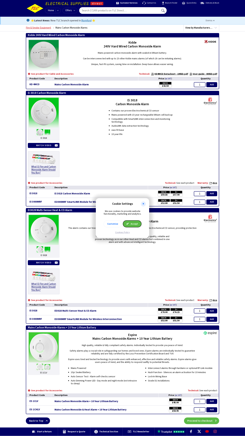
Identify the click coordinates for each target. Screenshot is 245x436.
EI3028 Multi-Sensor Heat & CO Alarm (75, 310)
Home (51, 10)
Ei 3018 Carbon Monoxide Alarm (72, 193)
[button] (143, 203)
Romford (86, 20)
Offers (68, 10)
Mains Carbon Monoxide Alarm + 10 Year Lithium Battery (86, 401)
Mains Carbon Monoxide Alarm (71, 84)
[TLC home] (35, 8)
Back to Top (36, 421)
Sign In (184, 9)
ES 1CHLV (35, 409)
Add (212, 84)
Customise (112, 224)
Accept (134, 224)
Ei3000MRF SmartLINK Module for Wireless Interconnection (88, 202)
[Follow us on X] (199, 431)
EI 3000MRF (36, 202)
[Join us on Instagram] (215, 431)
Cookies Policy (122, 232)
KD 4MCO (35, 84)
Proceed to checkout (199, 421)
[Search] (163, 10)
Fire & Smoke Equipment (38, 28)
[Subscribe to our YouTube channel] (207, 431)
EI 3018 (33, 193)
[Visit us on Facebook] (191, 431)
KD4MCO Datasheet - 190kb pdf (171, 74)
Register (182, 11)
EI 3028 (33, 310)
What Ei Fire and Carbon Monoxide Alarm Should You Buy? (43, 170)
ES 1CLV (34, 401)
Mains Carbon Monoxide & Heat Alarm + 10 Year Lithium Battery (90, 409)
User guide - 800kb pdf (205, 74)
